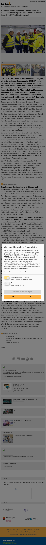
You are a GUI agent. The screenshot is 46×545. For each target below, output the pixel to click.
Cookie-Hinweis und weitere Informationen (19, 272)
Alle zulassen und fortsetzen (22, 297)
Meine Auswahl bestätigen (22, 292)
